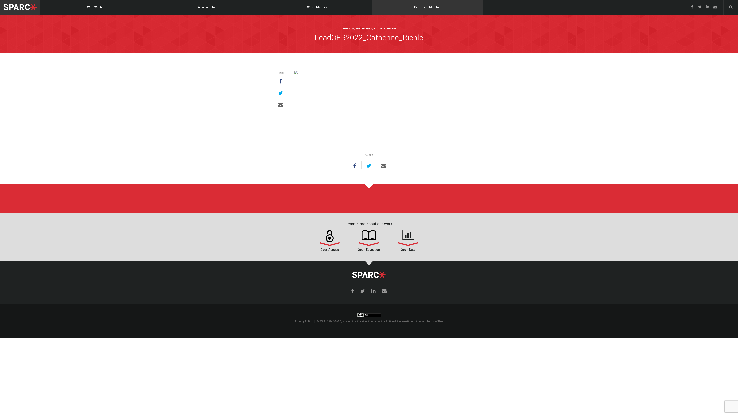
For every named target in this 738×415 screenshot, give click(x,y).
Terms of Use (435, 321)
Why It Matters (317, 7)
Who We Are (95, 7)
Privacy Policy (304, 321)
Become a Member (427, 7)
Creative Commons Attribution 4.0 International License (390, 321)
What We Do (206, 7)
